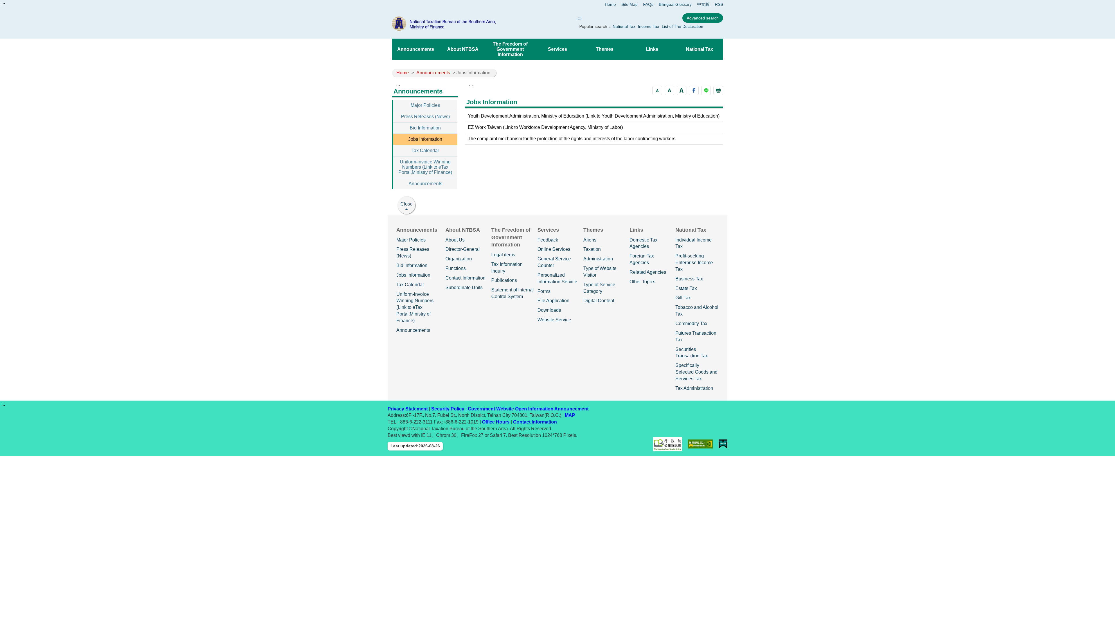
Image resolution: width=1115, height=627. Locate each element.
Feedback (547, 239)
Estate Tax (686, 288)
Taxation (592, 249)
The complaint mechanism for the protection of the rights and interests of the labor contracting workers (571, 138)
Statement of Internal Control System (512, 293)
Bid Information (425, 127)
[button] (657, 90)
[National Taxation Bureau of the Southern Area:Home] (458, 24)
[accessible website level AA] (700, 443)
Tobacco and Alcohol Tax (696, 310)
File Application (553, 300)
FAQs (648, 4)
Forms (544, 291)
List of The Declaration (682, 26)
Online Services (553, 249)
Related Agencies (648, 272)
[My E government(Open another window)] (723, 443)
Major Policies (425, 105)
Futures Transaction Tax (695, 336)
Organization (458, 258)
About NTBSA (463, 49)
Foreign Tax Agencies (642, 259)
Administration (598, 258)
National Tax (624, 26)
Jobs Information (425, 139)
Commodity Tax (691, 323)
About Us (455, 239)
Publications (504, 280)
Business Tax (689, 278)
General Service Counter (554, 262)
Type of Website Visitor (599, 272)
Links (652, 49)
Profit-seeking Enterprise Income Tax (694, 262)
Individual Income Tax (693, 243)
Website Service (554, 319)
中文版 (703, 4)
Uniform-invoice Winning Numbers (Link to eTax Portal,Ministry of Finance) (425, 167)
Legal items (503, 254)
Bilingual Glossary (675, 4)
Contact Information (465, 277)
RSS (719, 4)
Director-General (462, 249)
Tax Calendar (425, 150)
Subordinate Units (464, 287)
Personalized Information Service (557, 278)
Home (610, 4)
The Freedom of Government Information (510, 49)
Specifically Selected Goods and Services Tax (696, 372)
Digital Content (598, 300)
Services (557, 49)
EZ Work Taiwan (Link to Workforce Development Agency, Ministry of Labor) (545, 127)
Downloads (549, 310)
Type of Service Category (599, 288)
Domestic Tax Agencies (643, 243)
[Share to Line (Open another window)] (706, 90)
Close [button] (406, 203)
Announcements (415, 49)
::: (3, 4)
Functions (455, 268)
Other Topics (642, 281)
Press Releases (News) (425, 116)
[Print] (718, 90)
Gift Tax (683, 297)
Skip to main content (22, 4)
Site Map (629, 4)
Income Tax (648, 26)
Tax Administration (694, 388)
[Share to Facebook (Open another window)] (694, 90)
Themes (605, 49)
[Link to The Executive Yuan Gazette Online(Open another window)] (667, 444)
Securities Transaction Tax (691, 352)
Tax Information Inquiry (507, 267)
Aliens (589, 239)
